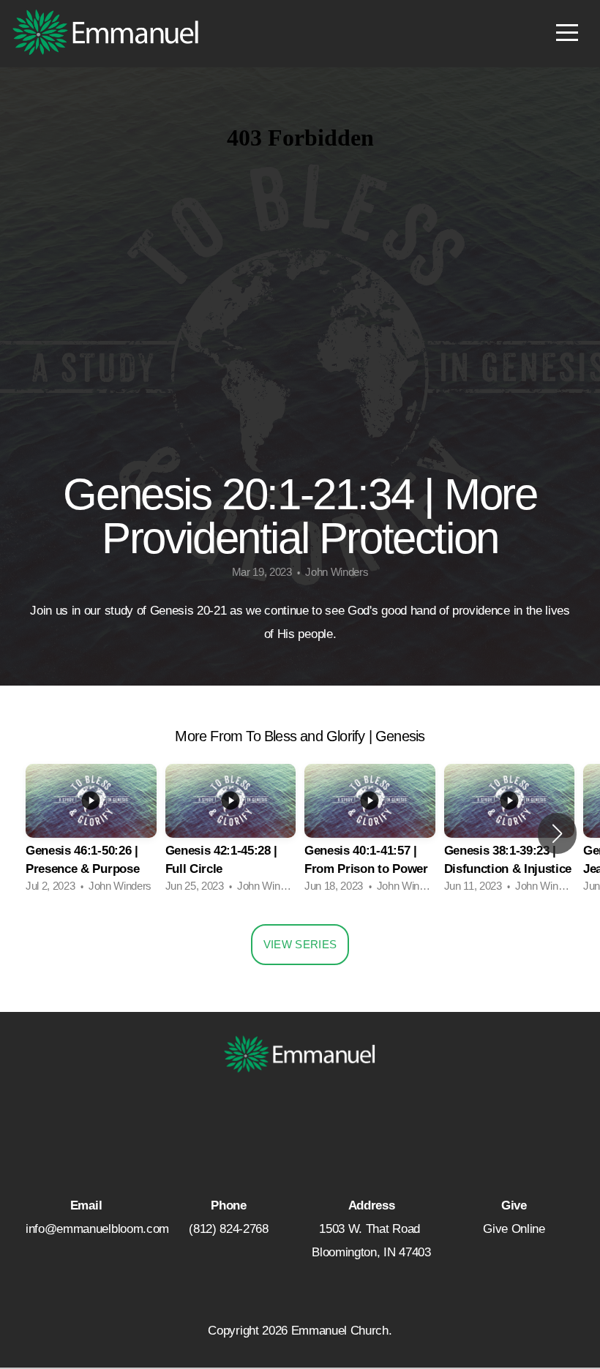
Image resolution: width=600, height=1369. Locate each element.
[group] (91, 833)
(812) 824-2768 (229, 1229)
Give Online (513, 1229)
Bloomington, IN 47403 (371, 1252)
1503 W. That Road (371, 1229)
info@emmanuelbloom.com (97, 1229)
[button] (557, 833)
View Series (300, 944)
